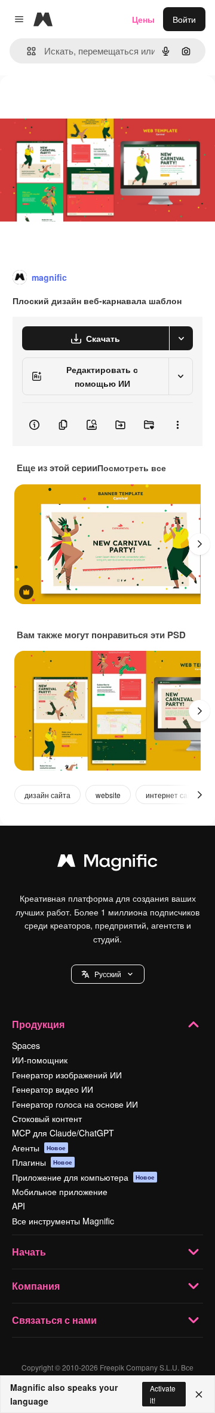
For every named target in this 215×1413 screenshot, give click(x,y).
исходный (80, 102)
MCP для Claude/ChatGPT (63, 1133)
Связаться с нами (54, 1320)
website (108, 795)
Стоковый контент (47, 1118)
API (18, 1206)
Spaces (26, 1045)
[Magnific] (107, 863)
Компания (36, 1286)
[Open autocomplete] (26, 51)
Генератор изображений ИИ (67, 1075)
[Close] (199, 1394)
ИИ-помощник (39, 1060)
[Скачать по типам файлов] (181, 338)
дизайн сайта (47, 795)
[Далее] (199, 544)
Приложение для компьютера (83, 1177)
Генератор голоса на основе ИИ (75, 1104)
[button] (108, 974)
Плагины (42, 1162)
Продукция (38, 1024)
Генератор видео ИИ (52, 1089)
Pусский (107, 974)
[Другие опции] (177, 424)
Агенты (39, 1148)
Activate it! (163, 1394)
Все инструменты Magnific (63, 1221)
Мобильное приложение (60, 1191)
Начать (29, 1252)
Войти (184, 19)
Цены (143, 19)
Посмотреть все (131, 468)
